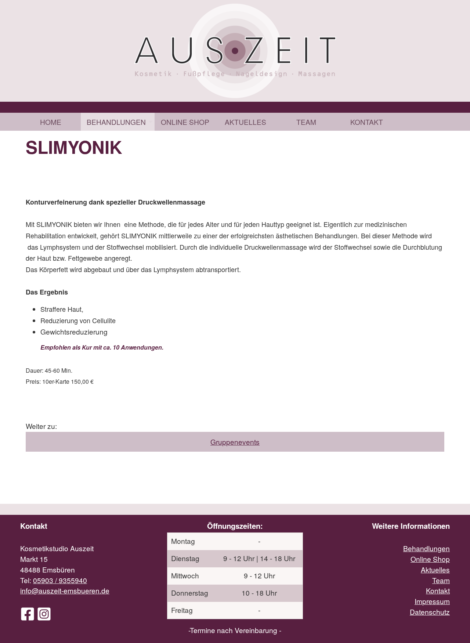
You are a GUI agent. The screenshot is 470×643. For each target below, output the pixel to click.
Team (306, 122)
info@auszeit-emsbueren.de (64, 590)
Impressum (432, 601)
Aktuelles (245, 122)
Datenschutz (430, 612)
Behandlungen (116, 122)
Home (50, 122)
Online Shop (185, 122)
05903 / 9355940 (60, 580)
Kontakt (366, 122)
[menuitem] (50, 122)
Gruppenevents (235, 442)
